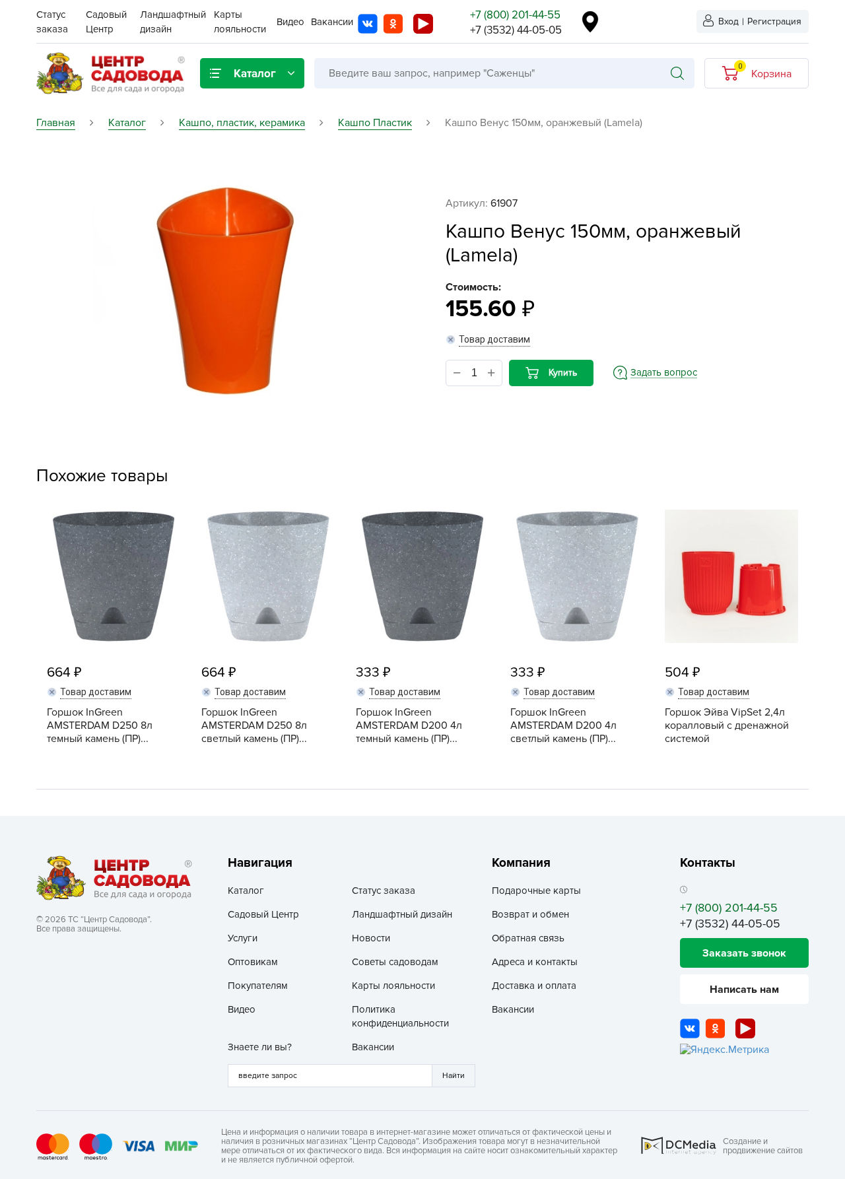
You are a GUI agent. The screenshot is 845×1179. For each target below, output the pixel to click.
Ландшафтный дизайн (402, 914)
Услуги (242, 938)
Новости (371, 938)
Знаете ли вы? (260, 1047)
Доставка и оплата (534, 986)
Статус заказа (383, 890)
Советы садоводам (395, 962)
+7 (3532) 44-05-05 (516, 30)
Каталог (246, 890)
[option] (224, 291)
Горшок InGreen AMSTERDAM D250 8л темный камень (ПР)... (99, 725)
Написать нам (744, 989)
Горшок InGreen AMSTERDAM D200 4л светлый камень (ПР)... (563, 725)
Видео (290, 22)
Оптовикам (253, 962)
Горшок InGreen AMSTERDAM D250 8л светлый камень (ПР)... (254, 725)
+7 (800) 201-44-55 (515, 15)
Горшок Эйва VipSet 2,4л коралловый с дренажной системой (727, 725)
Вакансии (332, 22)
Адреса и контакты (535, 962)
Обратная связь (528, 938)
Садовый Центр (263, 914)
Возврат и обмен (530, 914)
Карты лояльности (393, 986)
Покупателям (258, 986)
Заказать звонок (744, 953)
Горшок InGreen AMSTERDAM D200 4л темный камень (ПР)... (409, 725)
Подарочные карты (536, 890)
